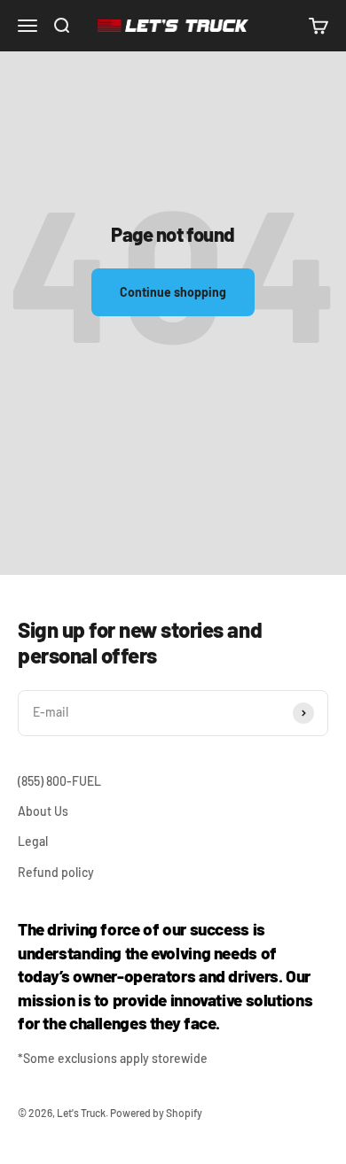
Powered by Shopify (156, 1112)
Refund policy (56, 872)
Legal (33, 841)
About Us (43, 811)
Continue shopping (173, 291)
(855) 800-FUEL (59, 780)
